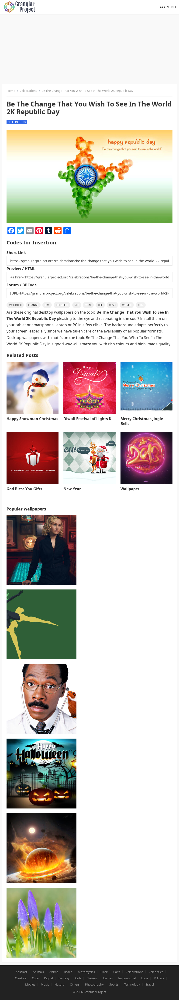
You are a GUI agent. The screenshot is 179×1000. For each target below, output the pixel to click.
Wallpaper (129, 488)
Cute (35, 978)
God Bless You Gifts (24, 488)
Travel (150, 984)
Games (108, 978)
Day (47, 305)
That (88, 305)
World (126, 305)
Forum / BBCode (22, 285)
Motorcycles (86, 972)
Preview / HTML (21, 268)
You (140, 305)
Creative (20, 978)
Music (45, 984)
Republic (62, 305)
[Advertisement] (89, 49)
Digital (48, 978)
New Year (72, 488)
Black (104, 972)
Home (11, 91)
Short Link (16, 252)
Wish (112, 305)
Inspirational (127, 978)
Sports (113, 984)
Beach (68, 972)
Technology (132, 984)
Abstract (21, 972)
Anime (53, 972)
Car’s (116, 972)
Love (144, 978)
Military (159, 978)
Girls (78, 978)
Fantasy (64, 978)
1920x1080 (15, 305)
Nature (59, 984)
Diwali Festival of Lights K (87, 418)
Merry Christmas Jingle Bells (141, 421)
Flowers (92, 978)
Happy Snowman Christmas (32, 418)
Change (33, 305)
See (77, 305)
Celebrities (156, 972)
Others (74, 984)
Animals (38, 972)
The (100, 305)
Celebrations (28, 91)
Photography (94, 984)
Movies (30, 984)
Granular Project (94, 992)
